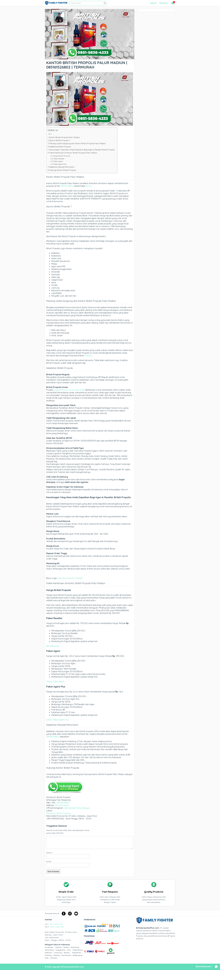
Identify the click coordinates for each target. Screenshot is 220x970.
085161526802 (66, 186)
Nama (49, 853)
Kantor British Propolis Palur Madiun (64, 137)
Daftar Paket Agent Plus (57, 719)
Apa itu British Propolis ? (59, 140)
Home (88, 186)
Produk (163, 3)
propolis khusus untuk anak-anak (68, 390)
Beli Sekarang (52, 646)
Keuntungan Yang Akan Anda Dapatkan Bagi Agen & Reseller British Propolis (82, 150)
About (153, 3)
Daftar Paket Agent (55, 681)
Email (49, 861)
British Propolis (62, 805)
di (116, 190)
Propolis (88, 355)
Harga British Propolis (61, 156)
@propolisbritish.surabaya (77, 808)
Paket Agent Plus (59, 164)
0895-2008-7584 (57, 927)
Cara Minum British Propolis (70, 578)
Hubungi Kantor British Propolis (62, 170)
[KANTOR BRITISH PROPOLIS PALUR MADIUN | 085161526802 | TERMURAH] (89, 58)
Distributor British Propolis (58, 813)
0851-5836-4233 (56, 924)
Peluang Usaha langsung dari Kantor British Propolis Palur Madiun (77, 143)
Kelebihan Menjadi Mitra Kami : (62, 167)
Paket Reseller (59, 159)
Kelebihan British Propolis (60, 147)
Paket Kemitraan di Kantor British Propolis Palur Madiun (73, 153)
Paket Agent (58, 161)
